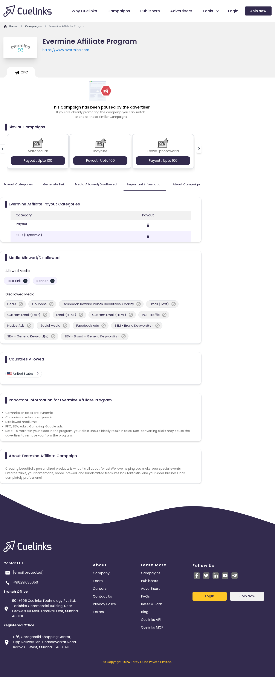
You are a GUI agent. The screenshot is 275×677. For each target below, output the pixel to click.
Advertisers (150, 588)
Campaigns (150, 573)
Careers (100, 588)
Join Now (258, 10)
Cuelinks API (151, 619)
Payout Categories (18, 184)
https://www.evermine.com (65, 49)
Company (101, 573)
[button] (2, 148)
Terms (98, 611)
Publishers (149, 580)
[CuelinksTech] (234, 575)
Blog (144, 611)
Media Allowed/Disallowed (96, 184)
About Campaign (186, 184)
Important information (144, 184)
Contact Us (102, 596)
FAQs (145, 596)
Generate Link (54, 184)
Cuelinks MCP (152, 627)
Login (209, 596)
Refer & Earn (151, 604)
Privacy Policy (104, 604)
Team (98, 580)
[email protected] (28, 572)
